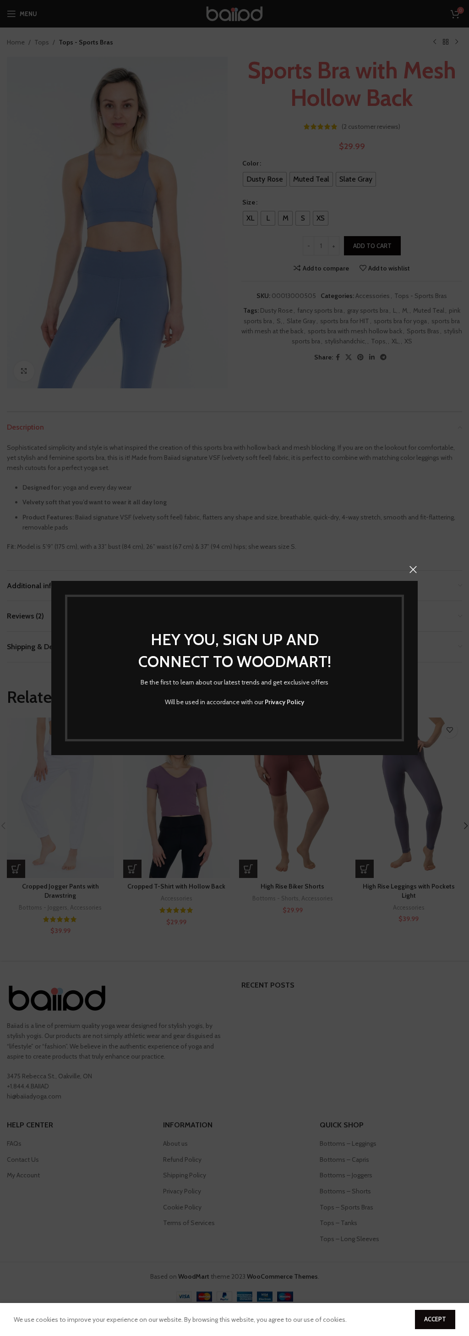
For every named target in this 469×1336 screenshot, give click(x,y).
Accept (435, 1319)
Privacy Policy (284, 702)
